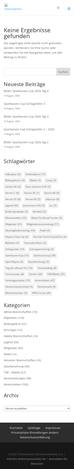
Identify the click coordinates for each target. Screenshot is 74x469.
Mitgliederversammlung (43, 224)
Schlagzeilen (14, 249)
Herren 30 (31, 193)
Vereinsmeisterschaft (19, 286)
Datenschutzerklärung (35, 437)
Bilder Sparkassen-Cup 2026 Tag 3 (26, 116)
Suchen (63, 72)
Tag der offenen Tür (19, 268)
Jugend (11, 205)
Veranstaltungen (15, 378)
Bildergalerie (15, 180)
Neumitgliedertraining (20, 230)
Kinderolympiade (16, 211)
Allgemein (10, 318)
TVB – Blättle (12, 372)
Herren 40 (51, 193)
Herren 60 (33, 199)
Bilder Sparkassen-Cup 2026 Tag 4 (26, 91)
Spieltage (34, 428)
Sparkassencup (45, 255)
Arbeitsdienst (35, 174)
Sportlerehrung (38, 261)
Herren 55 (13, 199)
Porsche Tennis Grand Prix (49, 236)
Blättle (35, 180)
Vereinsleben (45, 280)
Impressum (52, 428)
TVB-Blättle (56, 274)
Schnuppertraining (41, 249)
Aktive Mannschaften (18, 312)
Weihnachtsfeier (16, 293)
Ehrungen (10, 330)
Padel (45, 230)
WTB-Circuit (41, 293)
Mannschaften (15, 218)
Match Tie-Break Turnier (46, 218)
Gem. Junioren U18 (38, 186)
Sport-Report (14, 261)
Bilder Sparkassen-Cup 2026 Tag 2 (26, 142)
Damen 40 (13, 186)
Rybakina (12, 243)
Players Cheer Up (16, 236)
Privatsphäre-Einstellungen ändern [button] (34, 432)
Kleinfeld (39, 211)
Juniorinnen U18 (34, 205)
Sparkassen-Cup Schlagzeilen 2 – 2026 (29, 129)
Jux (53, 205)
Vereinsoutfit (47, 286)
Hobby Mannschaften (18, 336)
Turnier (35, 274)
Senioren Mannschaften (20, 360)
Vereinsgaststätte (17, 280)
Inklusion (52, 199)
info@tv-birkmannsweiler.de (26, 459)
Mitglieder (13, 224)
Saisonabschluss (35, 243)
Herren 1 (12, 193)
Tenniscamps (14, 274)
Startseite (16, 428)
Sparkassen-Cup (17, 255)
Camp (51, 180)
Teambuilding (46, 268)
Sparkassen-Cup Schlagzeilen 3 (24, 104)
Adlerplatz (13, 174)
